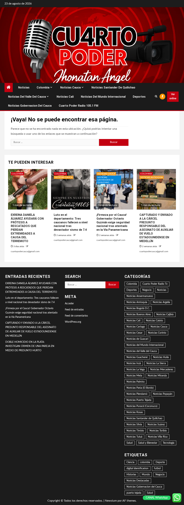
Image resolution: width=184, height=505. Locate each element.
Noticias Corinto (157, 333)
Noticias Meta (134, 375)
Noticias (23, 87)
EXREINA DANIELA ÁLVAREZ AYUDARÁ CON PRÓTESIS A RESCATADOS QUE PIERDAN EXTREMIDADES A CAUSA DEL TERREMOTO (31, 287)
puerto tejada (133, 493)
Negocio (146, 290)
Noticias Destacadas (137, 480)
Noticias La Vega (135, 369)
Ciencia (130, 462)
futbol (157, 468)
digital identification (137, 468)
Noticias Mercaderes (161, 369)
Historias (131, 474)
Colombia (43, 87)
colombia (145, 462)
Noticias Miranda (157, 375)
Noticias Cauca (70, 87)
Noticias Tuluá (134, 437)
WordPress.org (73, 322)
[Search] (156, 96)
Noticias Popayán (162, 394)
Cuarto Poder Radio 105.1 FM (78, 105)
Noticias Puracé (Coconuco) (141, 406)
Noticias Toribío (158, 430)
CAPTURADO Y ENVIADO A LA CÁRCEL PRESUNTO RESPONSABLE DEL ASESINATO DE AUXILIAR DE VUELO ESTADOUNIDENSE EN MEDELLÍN (156, 228)
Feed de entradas (74, 309)
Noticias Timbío (135, 430)
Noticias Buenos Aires (138, 314)
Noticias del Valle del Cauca (27, 96)
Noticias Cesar (134, 333)
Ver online (172, 96)
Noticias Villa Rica (157, 437)
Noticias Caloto (154, 320)
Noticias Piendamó (136, 394)
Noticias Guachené (137, 357)
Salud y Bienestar (147, 443)
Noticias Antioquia (151, 177)
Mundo (146, 474)
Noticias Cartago (135, 327)
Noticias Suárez (156, 424)
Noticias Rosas (134, 412)
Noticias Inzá (133, 363)
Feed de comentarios (76, 316)
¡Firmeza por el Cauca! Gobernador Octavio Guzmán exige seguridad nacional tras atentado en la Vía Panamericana (113, 222)
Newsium (111, 500)
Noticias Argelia (161, 302)
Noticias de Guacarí (137, 339)
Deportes (139, 96)
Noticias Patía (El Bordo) (140, 388)
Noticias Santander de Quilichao (113, 87)
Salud (129, 443)
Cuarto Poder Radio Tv (154, 284)
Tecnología (168, 443)
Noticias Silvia (134, 424)
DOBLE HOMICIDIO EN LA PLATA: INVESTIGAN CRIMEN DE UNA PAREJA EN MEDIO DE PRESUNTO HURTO (29, 346)
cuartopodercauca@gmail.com (25, 251)
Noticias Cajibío (165, 314)
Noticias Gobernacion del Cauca (30, 105)
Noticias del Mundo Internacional (103, 96)
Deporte (160, 462)
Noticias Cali (65, 96)
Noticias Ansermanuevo (139, 296)
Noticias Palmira (135, 382)
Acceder (69, 303)
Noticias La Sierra (156, 363)
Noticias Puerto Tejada (138, 400)
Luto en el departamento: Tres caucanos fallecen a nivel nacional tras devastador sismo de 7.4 (71, 222)
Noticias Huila (161, 357)
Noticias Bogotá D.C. (138, 308)
